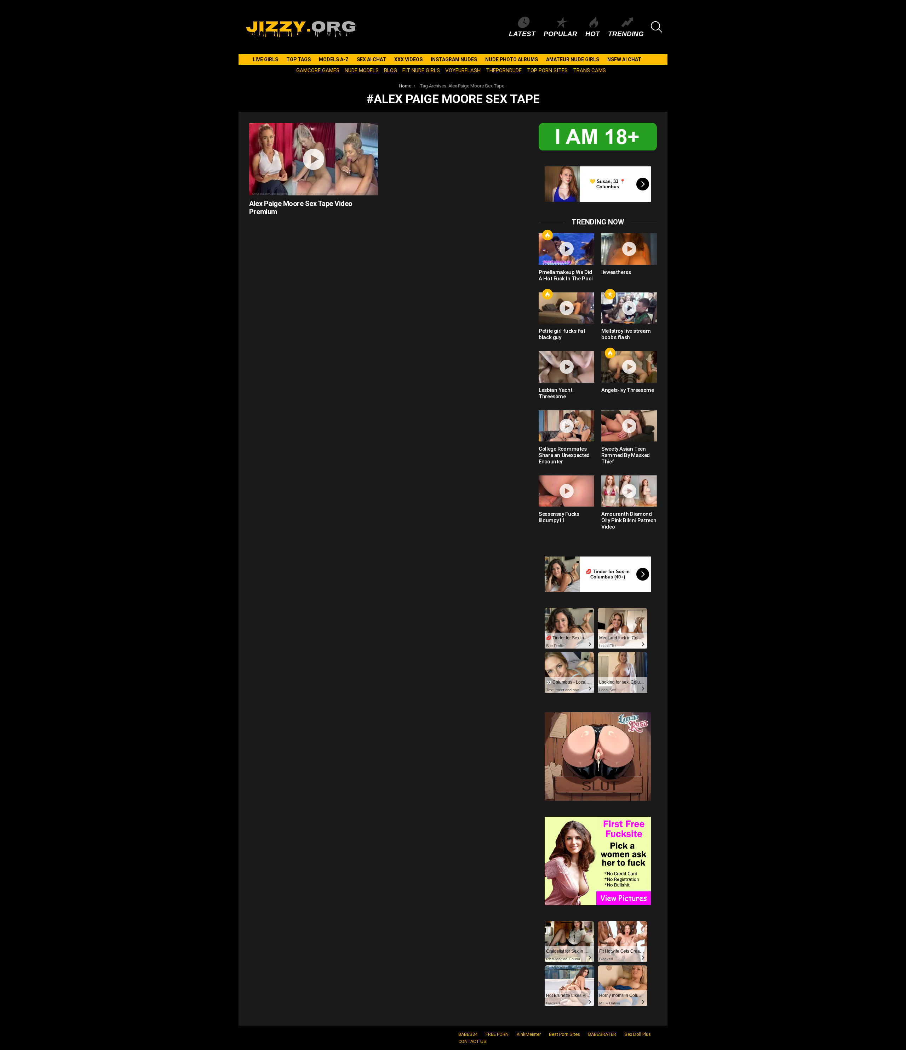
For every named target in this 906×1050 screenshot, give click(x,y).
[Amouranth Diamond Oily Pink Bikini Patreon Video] (629, 491)
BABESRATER (602, 1034)
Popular (560, 34)
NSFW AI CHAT (624, 59)
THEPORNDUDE (504, 70)
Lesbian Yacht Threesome (555, 393)
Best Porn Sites (564, 1034)
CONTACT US (472, 1041)
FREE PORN (497, 1034)
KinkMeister (529, 1034)
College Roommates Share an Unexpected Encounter (564, 455)
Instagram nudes (454, 59)
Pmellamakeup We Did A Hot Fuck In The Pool (566, 275)
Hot (592, 34)
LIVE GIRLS (265, 59)
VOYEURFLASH (463, 70)
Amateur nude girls (572, 59)
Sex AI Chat (371, 59)
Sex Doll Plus (637, 1034)
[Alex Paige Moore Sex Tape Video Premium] (313, 159)
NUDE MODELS (362, 70)
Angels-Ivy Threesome (627, 390)
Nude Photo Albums (511, 59)
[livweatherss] (629, 248)
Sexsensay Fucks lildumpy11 (559, 517)
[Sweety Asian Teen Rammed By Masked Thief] (629, 425)
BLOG (390, 70)
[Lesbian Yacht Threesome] (566, 366)
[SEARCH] (656, 27)
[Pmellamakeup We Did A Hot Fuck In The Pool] (566, 248)
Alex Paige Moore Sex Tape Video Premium (300, 207)
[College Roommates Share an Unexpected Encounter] (566, 425)
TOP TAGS (298, 59)
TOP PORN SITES (547, 70)
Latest (522, 34)
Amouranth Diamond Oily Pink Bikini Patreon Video (628, 520)
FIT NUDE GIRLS (421, 70)
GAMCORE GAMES (317, 70)
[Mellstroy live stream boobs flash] (629, 308)
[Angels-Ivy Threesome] (629, 366)
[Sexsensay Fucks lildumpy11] (566, 491)
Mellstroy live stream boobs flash (625, 334)
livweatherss (616, 272)
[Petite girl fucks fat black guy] (566, 308)
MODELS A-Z (334, 59)
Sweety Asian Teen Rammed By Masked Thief (625, 455)
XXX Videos (408, 59)
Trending (626, 34)
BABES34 (467, 1034)
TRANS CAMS (589, 70)
